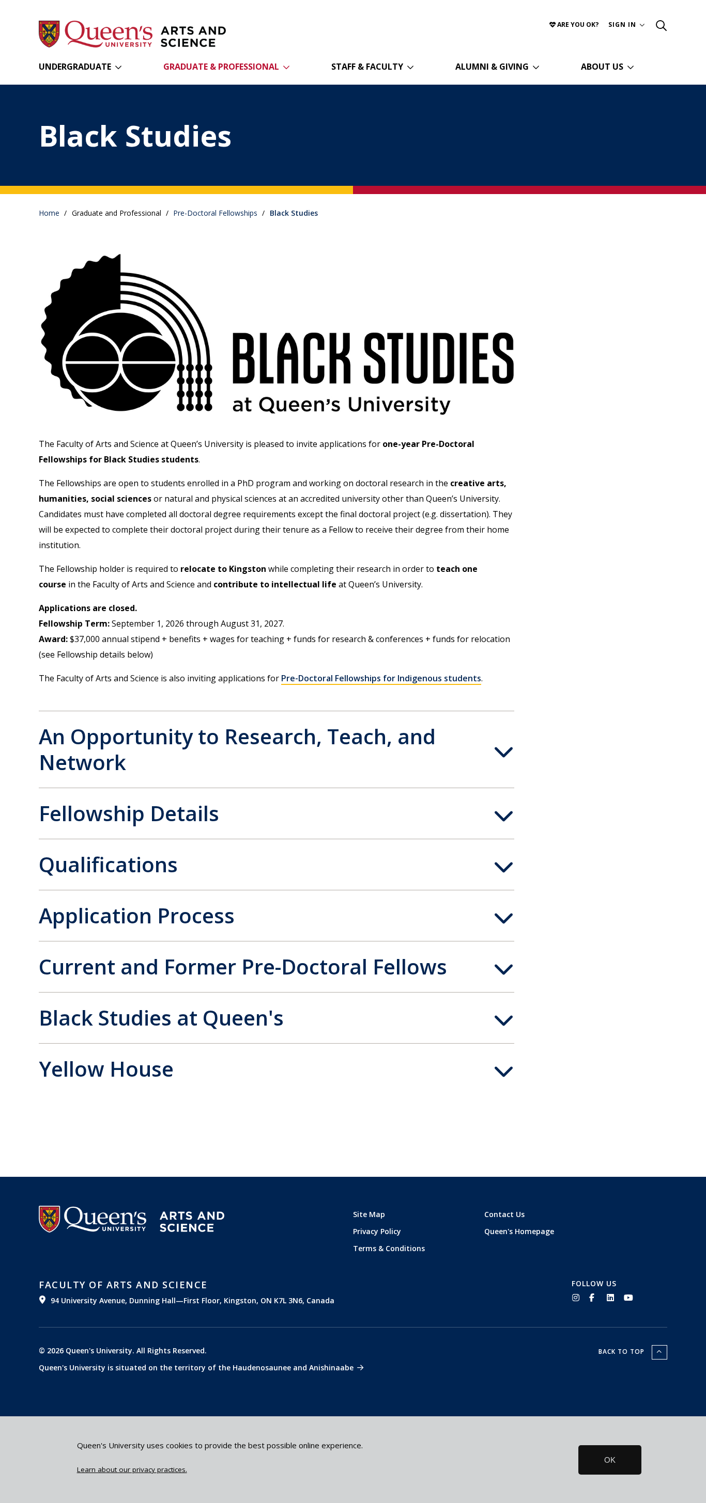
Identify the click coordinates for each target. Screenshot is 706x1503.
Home (49, 213)
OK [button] (610, 1460)
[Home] (193, 36)
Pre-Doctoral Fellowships (215, 213)
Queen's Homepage (519, 1231)
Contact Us (504, 1214)
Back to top (622, 1351)
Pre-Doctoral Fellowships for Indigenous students (381, 678)
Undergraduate (75, 66)
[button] (626, 24)
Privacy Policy (377, 1231)
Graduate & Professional (221, 66)
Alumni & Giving (492, 66)
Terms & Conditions (389, 1248)
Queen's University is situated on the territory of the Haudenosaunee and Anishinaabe (196, 1367)
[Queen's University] (95, 34)
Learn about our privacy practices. (132, 1469)
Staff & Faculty (367, 66)
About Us (602, 66)
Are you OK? (577, 24)
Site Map (369, 1214)
